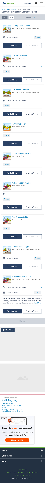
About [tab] (4, 450)
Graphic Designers (32, 28)
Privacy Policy (23, 469)
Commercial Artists (19, 28)
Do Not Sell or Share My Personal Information (22, 472)
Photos (37, 37)
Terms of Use (19, 475)
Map (11, 17)
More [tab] (4, 461)
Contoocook (14, 9)
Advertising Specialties (10, 402)
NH (8, 9)
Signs (4, 407)
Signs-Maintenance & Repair (13, 411)
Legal (28, 475)
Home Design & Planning (11, 405)
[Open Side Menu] (41, 3)
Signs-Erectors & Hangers (35, 279)
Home (3, 9)
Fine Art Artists (31, 249)
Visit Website (33, 45)
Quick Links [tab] (7, 456)
